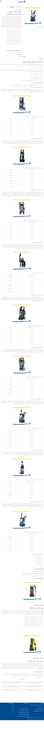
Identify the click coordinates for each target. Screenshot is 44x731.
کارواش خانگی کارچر (38, 658)
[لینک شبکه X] (14, 54)
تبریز (13, 714)
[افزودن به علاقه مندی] (42, 628)
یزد (13, 712)
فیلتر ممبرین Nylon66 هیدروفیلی (23, 716)
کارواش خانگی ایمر (38, 605)
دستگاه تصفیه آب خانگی (25, 708)
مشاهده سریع (42, 632)
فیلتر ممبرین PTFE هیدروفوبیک (24, 712)
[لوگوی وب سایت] (22, 1)
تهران (13, 705)
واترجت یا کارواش (18, 7)
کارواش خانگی (12, 7)
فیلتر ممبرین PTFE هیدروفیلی (24, 710)
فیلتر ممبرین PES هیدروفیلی (24, 714)
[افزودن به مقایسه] (42, 603)
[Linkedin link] (12, 54)
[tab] (24, 56)
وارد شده (33, 575)
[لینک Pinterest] (13, 54)
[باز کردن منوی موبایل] (43, 2)
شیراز (13, 707)
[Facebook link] (15, 54)
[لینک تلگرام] (10, 54)
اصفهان (13, 709)
